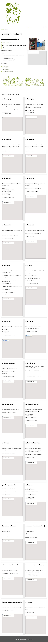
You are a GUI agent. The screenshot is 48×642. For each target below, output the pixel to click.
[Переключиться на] (43, 27)
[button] (28, 43)
